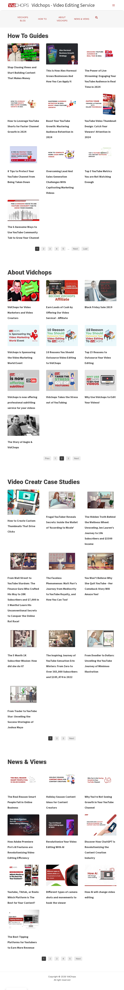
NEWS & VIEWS (81, 19)
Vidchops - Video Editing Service (63, 5)
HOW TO (42, 19)
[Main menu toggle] (114, 5)
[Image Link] (23, 52)
